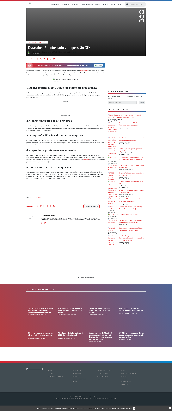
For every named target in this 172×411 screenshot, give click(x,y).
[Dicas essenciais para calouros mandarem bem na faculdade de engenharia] (113, 201)
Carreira (75, 4)
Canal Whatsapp (102, 373)
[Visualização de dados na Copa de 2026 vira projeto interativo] (113, 193)
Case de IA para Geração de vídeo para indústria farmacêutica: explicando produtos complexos (40, 310)
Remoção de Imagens (128, 373)
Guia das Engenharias (104, 370)
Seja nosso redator (103, 379)
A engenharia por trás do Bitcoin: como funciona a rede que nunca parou (70, 310)
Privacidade (125, 384)
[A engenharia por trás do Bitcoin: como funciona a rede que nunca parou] (113, 129)
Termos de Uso (126, 382)
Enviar (142, 102)
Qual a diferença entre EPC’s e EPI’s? (127, 214)
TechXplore (37, 197)
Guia (119, 4)
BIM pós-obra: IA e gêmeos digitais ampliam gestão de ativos (131, 309)
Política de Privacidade (89, 408)
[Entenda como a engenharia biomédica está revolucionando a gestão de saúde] (113, 229)
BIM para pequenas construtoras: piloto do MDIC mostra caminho (40, 334)
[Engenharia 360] (38, 4)
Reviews (105, 4)
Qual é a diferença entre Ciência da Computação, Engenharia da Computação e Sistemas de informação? (131, 238)
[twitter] (41, 59)
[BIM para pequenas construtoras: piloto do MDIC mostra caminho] (113, 185)
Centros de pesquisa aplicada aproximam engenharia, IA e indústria (99, 310)
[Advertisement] (65, 108)
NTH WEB (113, 398)
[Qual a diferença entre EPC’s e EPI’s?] (111, 215)
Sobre (123, 370)
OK (134, 408)
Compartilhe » (30, 59)
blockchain (86, 159)
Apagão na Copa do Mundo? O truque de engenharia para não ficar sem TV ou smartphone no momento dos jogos (100, 336)
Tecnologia (65, 4)
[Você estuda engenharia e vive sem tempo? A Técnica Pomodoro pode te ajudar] (113, 208)
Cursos (113, 4)
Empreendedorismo (87, 4)
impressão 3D (84, 70)
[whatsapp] (44, 59)
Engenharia (76, 370)
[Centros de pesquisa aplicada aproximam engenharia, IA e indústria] (113, 152)
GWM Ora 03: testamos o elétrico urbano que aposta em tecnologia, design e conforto (131, 335)
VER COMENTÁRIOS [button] (91, 206)
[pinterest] (54, 59)
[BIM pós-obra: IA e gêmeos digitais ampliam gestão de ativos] (113, 167)
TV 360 (50, 370)
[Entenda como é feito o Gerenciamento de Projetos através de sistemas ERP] (113, 222)
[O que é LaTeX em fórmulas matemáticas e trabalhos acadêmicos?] (113, 176)
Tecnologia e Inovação (37, 42)
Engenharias (55, 4)
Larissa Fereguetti (48, 215)
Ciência (97, 4)
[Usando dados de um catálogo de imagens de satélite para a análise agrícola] (113, 142)
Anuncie (124, 379)
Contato (124, 376)
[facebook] (37, 59)
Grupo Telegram (102, 376)
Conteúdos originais (55, 376)
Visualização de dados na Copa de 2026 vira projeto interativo (70, 334)
